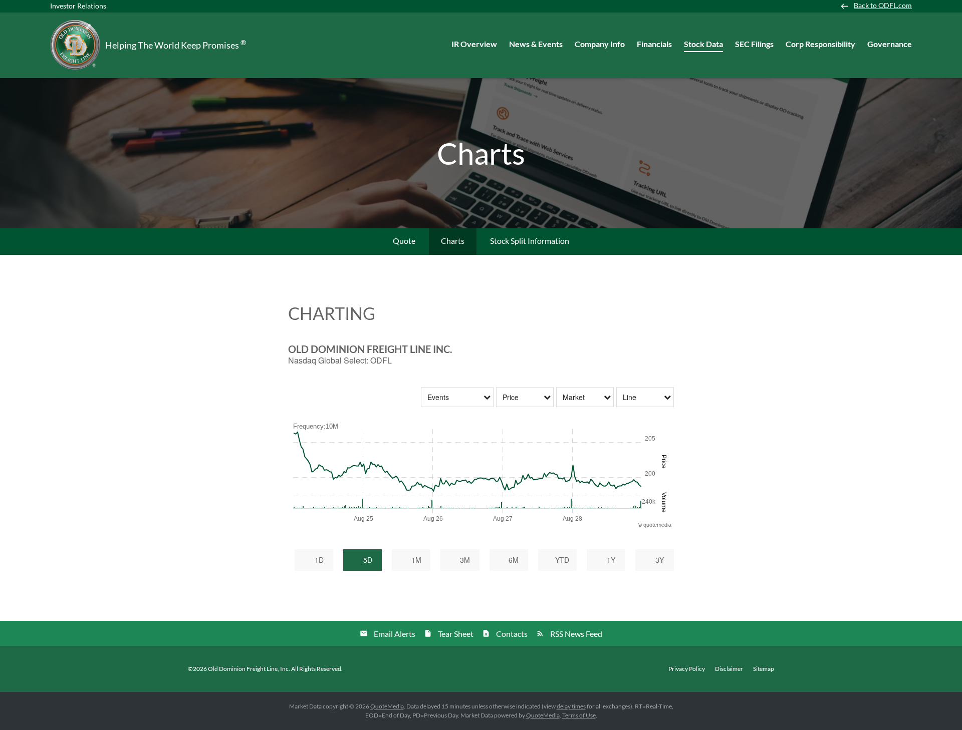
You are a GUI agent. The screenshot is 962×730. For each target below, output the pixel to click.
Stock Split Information (529, 240)
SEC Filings (754, 44)
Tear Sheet (455, 633)
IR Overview (474, 44)
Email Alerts (394, 633)
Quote (404, 240)
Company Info (600, 44)
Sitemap (763, 669)
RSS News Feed (576, 633)
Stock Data (703, 44)
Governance (889, 44)
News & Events (536, 44)
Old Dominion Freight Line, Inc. (249, 668)
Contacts (512, 633)
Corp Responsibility (820, 44)
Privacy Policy (686, 669)
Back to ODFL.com (883, 5)
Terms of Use (579, 715)
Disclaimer (729, 669)
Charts (452, 240)
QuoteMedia (387, 706)
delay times (571, 706)
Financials (654, 44)
